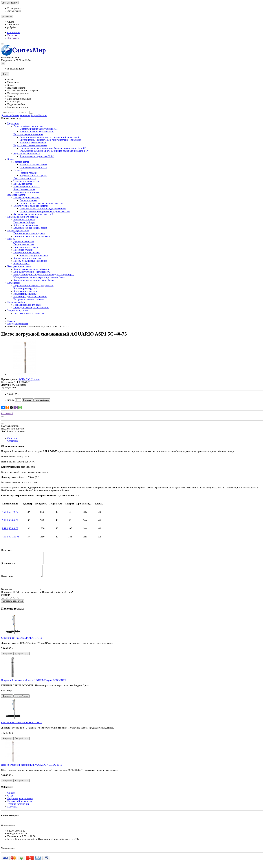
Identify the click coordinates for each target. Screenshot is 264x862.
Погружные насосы (23, 244)
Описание (12, 438)
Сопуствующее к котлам (26, 192)
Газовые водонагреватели (26, 197)
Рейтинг (5, 595)
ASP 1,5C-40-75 (10, 512)
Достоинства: (8, 563)
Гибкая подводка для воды (27, 304)
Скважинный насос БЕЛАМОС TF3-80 (21, 638)
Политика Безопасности (20, 801)
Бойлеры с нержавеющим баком (30, 227)
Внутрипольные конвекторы (28, 134)
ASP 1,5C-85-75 (10, 528)
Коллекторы (13, 282)
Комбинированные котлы (26, 186)
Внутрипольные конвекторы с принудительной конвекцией (51, 140)
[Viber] (16, 407)
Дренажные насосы (23, 241)
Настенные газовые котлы (33, 164)
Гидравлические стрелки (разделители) (33, 285)
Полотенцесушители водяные (29, 233)
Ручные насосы (21, 263)
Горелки (17, 170)
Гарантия (12, 35)
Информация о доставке (20, 798)
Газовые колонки (28, 200)
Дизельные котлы (22, 184)
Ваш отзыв (7, 589)
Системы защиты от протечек (28, 313)
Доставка (6, 115)
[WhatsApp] (20, 407)
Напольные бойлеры (24, 222)
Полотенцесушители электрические (32, 236)
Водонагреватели (16, 195)
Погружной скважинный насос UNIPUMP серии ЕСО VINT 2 (33, 680)
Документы (13, 38)
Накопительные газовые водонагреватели (41, 203)
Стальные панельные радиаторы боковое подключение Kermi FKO (54, 148)
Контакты (25, 115)
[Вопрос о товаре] (2, 416)
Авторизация (14, 11)
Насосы (11, 238)
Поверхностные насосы (25, 247)
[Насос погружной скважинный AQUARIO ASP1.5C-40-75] (24, 374)
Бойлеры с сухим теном (25, 225)
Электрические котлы (24, 178)
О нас (10, 795)
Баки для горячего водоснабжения (31, 269)
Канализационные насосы (27, 258)
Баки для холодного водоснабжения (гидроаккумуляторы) (43, 274)
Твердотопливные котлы (26, 181)
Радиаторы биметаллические (28, 126)
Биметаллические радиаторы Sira (37, 131)
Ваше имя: (6, 550)
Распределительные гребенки (28, 299)
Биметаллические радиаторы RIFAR (38, 129)
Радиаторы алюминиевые (26, 153)
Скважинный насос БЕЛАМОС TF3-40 (21, 722)
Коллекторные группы (25, 288)
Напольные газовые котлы (33, 167)
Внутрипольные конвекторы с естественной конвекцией (49, 137)
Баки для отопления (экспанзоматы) (32, 271)
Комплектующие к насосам (34, 255)
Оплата (15, 115)
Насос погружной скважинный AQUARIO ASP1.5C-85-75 (31, 764)
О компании (13, 32)
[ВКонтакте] (3, 407)
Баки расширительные (19, 266)
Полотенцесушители (18, 230)
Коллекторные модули (25, 291)
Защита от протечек (17, 310)
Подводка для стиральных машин (31, 307)
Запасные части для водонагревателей (33, 214)
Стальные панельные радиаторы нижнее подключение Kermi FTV (54, 151)
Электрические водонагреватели (30, 206)
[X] (11, 407)
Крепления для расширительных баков (33, 280)
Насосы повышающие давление (30, 260)
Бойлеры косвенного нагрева (22, 217)
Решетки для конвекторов (33, 142)
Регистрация (13, 8)
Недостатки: (7, 576)
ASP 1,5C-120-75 (10, 536)
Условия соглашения (18, 804)
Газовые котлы (21, 162)
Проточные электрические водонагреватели (43, 208)
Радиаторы (13, 123)
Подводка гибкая (16, 302)
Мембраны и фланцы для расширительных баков (39, 277)
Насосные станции (23, 249)
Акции (34, 115)
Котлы (10, 159)
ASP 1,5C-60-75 (10, 520)
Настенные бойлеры (24, 219)
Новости (42, 115)
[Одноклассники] (7, 407)
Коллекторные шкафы (25, 293)
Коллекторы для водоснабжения (30, 296)
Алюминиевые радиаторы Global (37, 156)
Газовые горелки (28, 173)
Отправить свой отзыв (12, 601)
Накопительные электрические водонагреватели (45, 211)
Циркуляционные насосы (26, 252)
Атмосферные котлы (24, 189)
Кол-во (11, 400)
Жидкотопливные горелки (33, 175)
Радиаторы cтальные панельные (30, 145)
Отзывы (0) (13, 441)
